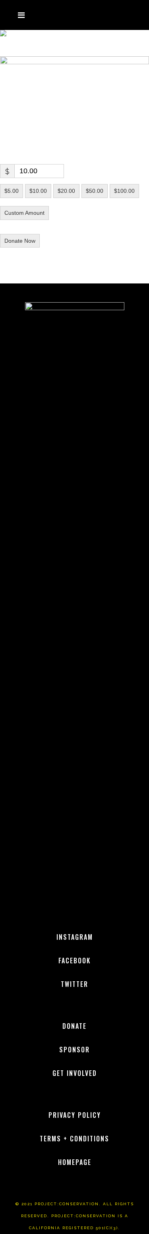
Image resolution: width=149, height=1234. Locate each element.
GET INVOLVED (74, 1073)
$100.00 (124, 191)
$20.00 (66, 191)
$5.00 (11, 191)
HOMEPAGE (74, 1162)
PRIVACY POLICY (74, 1115)
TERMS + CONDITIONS (74, 1138)
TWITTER (74, 984)
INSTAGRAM (74, 937)
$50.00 (94, 191)
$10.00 (38, 191)
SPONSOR (74, 1049)
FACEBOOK (74, 960)
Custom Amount (24, 213)
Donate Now (19, 241)
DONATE (74, 1026)
